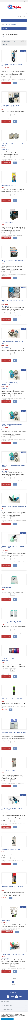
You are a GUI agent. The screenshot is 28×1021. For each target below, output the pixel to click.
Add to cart (6, 83)
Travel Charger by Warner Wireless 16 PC (13, 954)
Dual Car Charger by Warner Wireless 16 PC (14, 506)
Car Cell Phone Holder (7, 223)
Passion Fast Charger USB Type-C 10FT (12, 849)
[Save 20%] (14, 55)
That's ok (7, 1019)
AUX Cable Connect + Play (9, 185)
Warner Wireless (5, 70)
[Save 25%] (14, 912)
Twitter (20, 996)
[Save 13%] (14, 538)
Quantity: (3, 76)
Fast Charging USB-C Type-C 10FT (11, 622)
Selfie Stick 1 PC (6, 920)
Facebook (12, 996)
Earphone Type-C (6, 587)
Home (3, 24)
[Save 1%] (14, 292)
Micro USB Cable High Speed (9, 771)
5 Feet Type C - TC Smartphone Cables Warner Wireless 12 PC (12, 106)
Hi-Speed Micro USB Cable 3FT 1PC (11, 699)
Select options (7, 931)
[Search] (26, 13)
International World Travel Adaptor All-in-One (13, 732)
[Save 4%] (14, 415)
